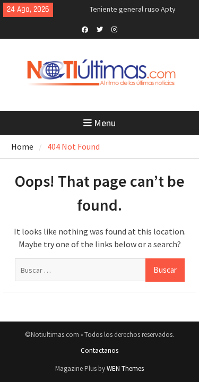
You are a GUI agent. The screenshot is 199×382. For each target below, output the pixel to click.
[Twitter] (99, 29)
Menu (105, 123)
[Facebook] (84, 29)
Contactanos (99, 350)
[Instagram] (114, 29)
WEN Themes (125, 368)
